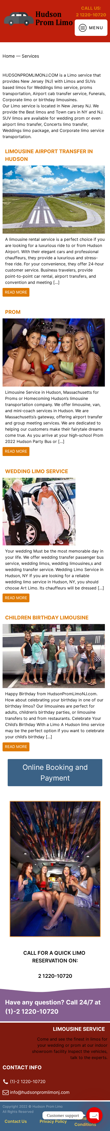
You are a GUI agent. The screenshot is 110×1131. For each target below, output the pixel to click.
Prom (12, 312)
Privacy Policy (53, 1121)
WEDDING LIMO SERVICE (36, 471)
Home (9, 56)
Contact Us (16, 1121)
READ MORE (16, 292)
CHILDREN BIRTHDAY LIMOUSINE (47, 618)
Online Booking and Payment (55, 772)
